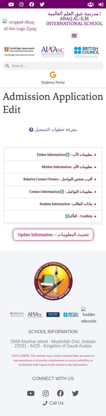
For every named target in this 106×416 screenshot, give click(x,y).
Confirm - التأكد (78, 216)
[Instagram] (21, 4)
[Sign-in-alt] (100, 4)
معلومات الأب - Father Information (64, 155)
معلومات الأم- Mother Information (67, 167)
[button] (74, 35)
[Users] (90, 4)
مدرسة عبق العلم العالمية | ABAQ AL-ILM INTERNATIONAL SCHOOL (74, 18)
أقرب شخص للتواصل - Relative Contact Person (57, 179)
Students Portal (53, 82)
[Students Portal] (53, 74)
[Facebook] (31, 4)
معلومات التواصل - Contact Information (60, 192)
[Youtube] (11, 4)
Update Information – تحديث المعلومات (53, 234)
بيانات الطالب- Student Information (66, 204)
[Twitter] (42, 4)
